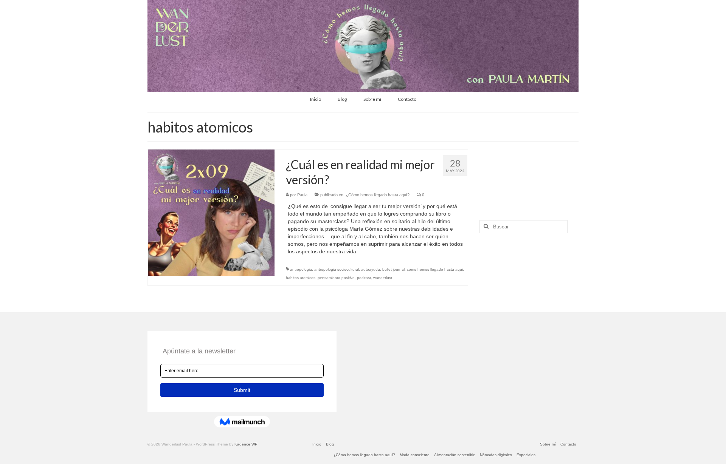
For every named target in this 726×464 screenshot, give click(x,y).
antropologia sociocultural (336, 269)
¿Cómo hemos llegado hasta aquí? (378, 195)
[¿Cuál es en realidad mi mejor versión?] (211, 213)
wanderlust (382, 278)
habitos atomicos (300, 278)
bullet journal (393, 269)
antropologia (301, 269)
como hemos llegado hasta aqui (435, 269)
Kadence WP (246, 444)
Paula (302, 195)
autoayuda (370, 269)
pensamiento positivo (336, 278)
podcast (364, 278)
